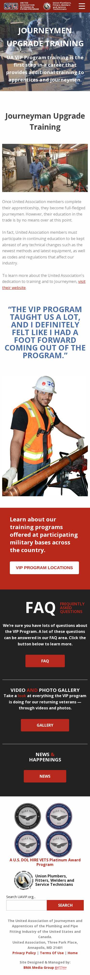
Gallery (45, 725)
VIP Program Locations (44, 567)
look (22, 695)
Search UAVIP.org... (21, 896)
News (45, 776)
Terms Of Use (52, 953)
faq (45, 661)
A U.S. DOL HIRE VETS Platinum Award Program (45, 862)
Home (73, 953)
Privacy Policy (24, 953)
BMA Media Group (39, 967)
